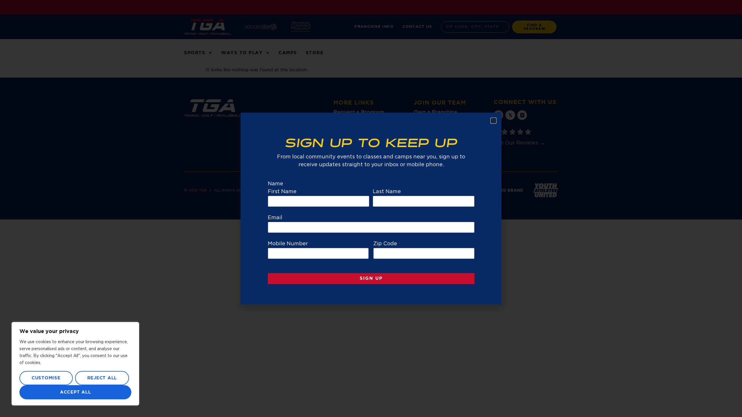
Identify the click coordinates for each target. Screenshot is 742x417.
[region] (75, 363)
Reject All (102, 378)
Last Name (387, 191)
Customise (46, 378)
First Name (282, 191)
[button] (493, 120)
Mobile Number (289, 243)
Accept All (75, 392)
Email (276, 217)
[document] (371, 208)
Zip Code (386, 243)
